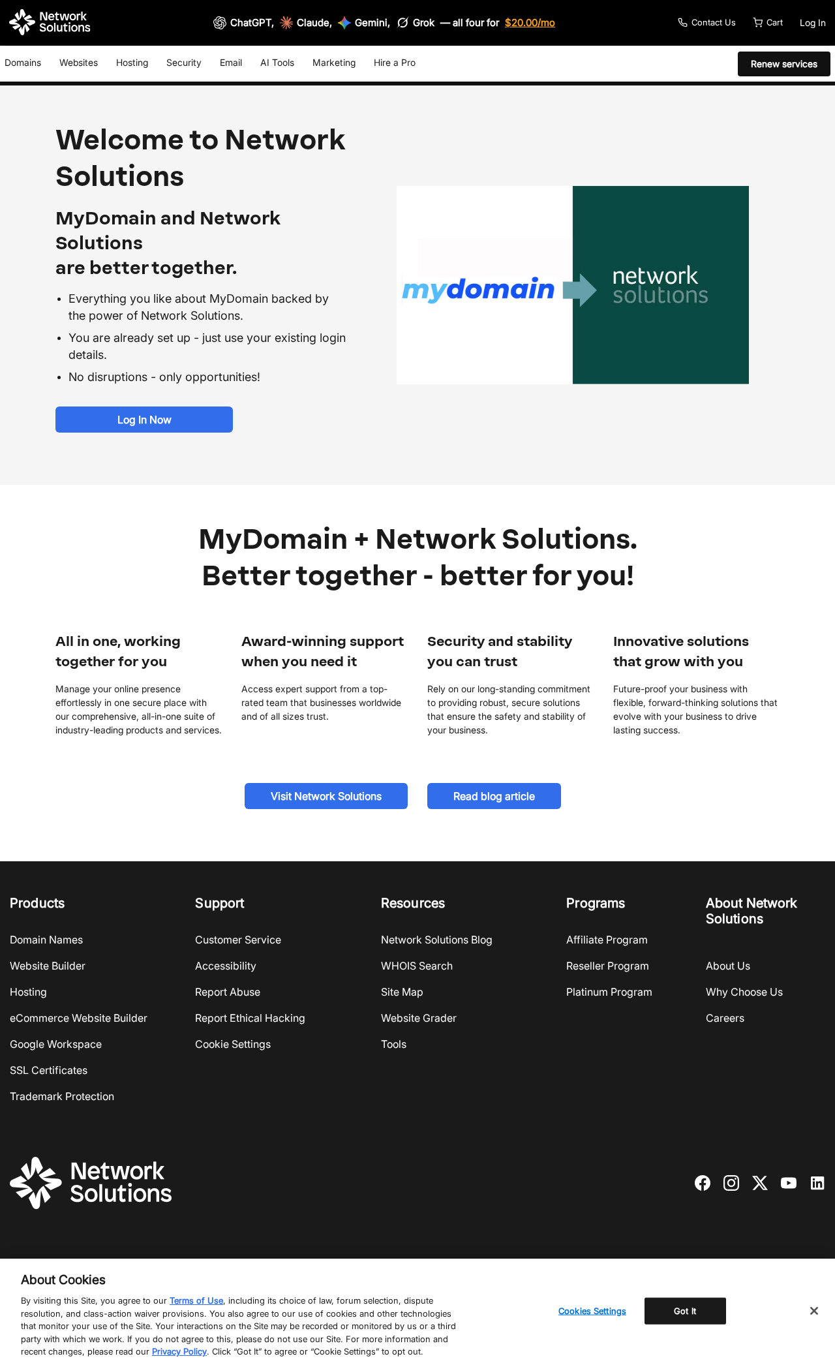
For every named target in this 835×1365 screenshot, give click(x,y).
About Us (728, 965)
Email (231, 62)
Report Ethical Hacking (250, 1017)
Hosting (132, 62)
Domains (23, 62)
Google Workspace (56, 1044)
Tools (393, 1044)
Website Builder (47, 965)
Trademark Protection (62, 1096)
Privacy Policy (179, 1351)
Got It (685, 1310)
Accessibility (225, 965)
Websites (78, 62)
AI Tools (277, 62)
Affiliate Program (607, 939)
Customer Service (238, 939)
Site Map (402, 991)
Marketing (334, 62)
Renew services (784, 63)
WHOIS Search (417, 965)
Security (184, 62)
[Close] (814, 1310)
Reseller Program (607, 965)
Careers (725, 1017)
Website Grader (419, 1017)
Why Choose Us (744, 991)
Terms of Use (196, 1300)
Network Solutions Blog (437, 939)
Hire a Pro (395, 62)
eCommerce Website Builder (78, 1017)
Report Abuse (227, 991)
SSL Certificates (48, 1070)
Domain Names (46, 939)
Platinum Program (609, 991)
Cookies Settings (592, 1310)
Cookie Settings (233, 1044)
